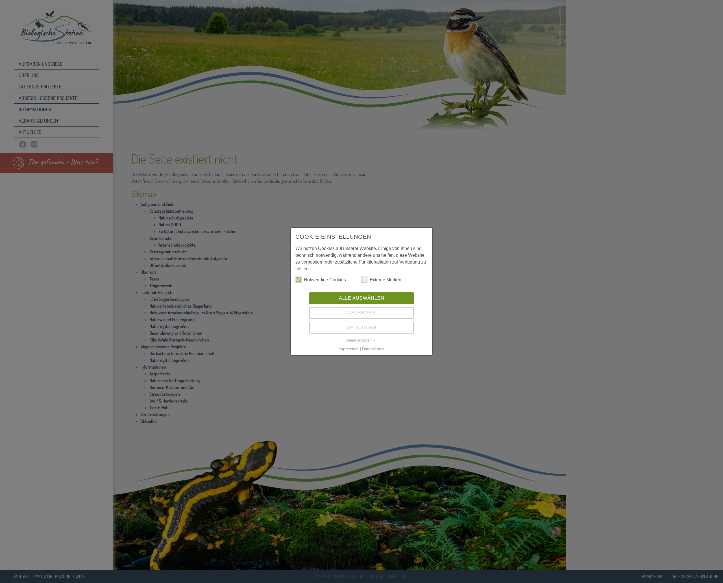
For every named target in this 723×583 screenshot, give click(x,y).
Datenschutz (373, 349)
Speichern (361, 327)
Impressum (349, 349)
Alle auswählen (361, 298)
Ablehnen (361, 312)
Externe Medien (385, 279)
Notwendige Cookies (325, 279)
